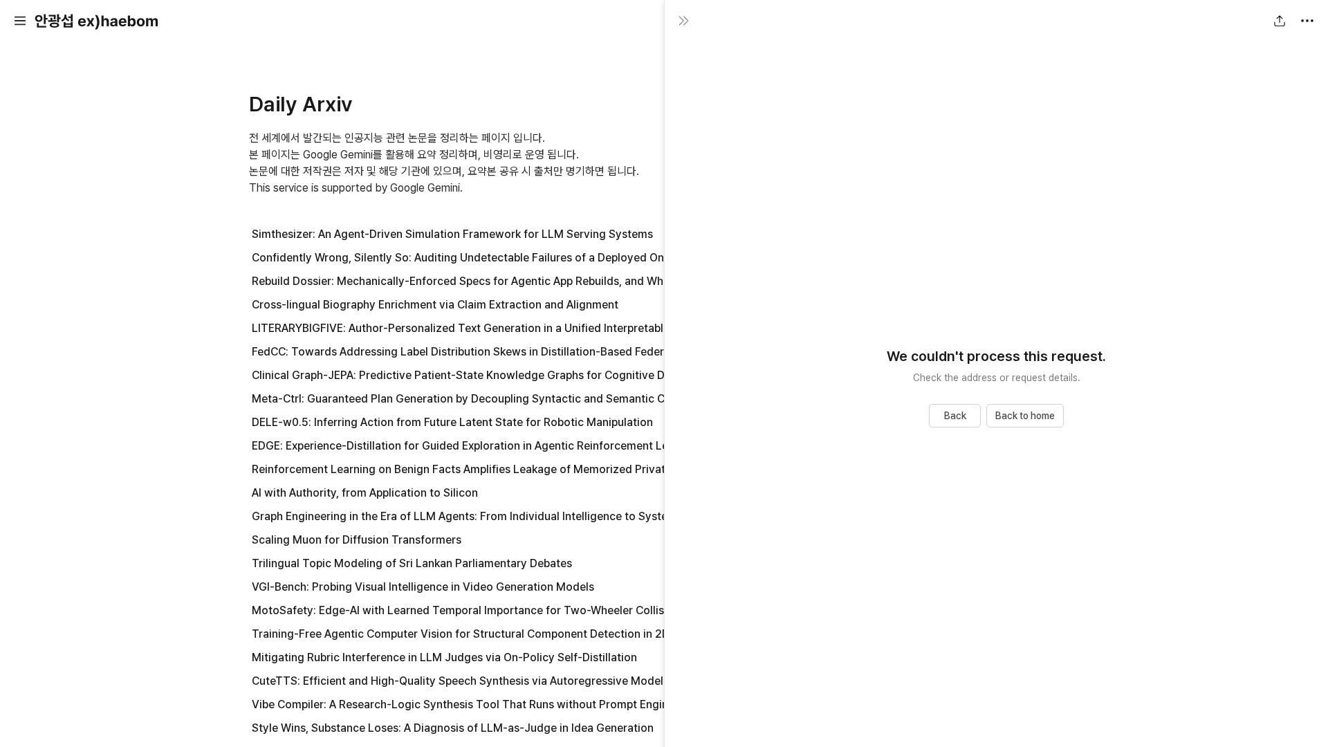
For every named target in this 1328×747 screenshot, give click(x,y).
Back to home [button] (1025, 415)
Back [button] (955, 415)
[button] (20, 20)
